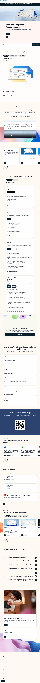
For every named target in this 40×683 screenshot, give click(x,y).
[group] (11, 156)
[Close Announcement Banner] (35, 3)
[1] (3, 656)
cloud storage (12, 200)
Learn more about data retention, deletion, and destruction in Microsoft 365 (21, 660)
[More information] (15, 199)
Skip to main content (3, 0)
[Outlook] (8, 235)
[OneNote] (17, 273)
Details (9, 671)
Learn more (24, 667)
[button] (16, 44)
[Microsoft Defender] (21, 273)
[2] (3, 662)
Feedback (3, 680)
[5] (3, 678)
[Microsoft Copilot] (8, 273)
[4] (3, 673)
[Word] (10, 273)
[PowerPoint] (13, 273)
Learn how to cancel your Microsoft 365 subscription (13, 659)
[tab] (6, 56)
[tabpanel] (20, 77)
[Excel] (11, 273)
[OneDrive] (10, 235)
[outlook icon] (8, 205)
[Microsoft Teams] (23, 273)
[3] (3, 669)
